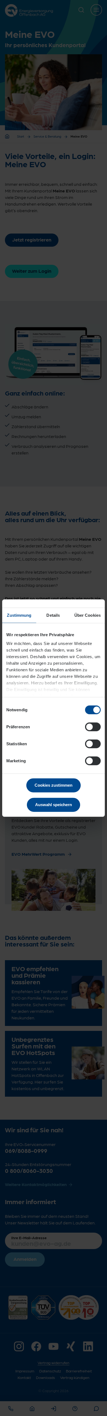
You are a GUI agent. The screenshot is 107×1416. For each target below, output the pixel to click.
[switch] (93, 727)
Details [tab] (53, 615)
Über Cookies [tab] (87, 615)
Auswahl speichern (53, 804)
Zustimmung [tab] (19, 615)
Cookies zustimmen (53, 785)
